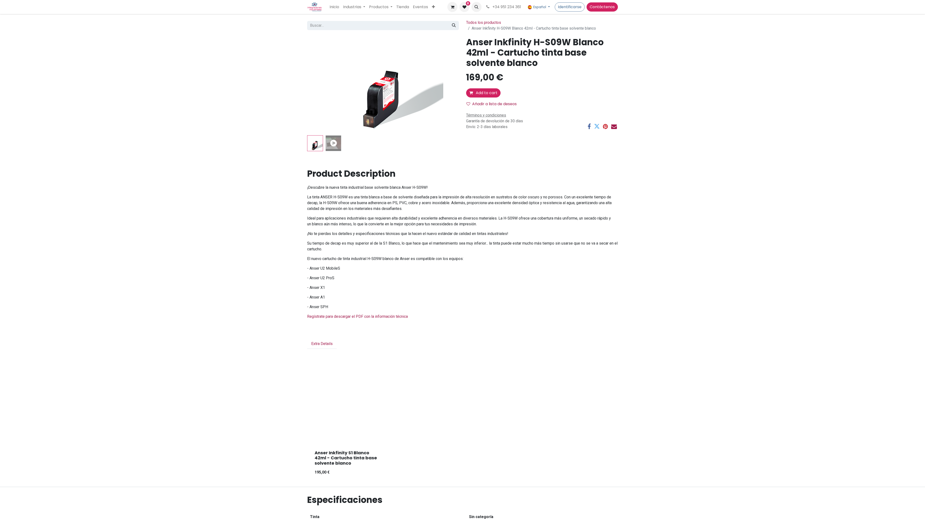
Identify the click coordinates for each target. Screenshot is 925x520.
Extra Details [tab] (322, 343)
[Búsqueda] (454, 25)
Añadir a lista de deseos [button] (494, 104)
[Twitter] (597, 126)
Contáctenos (602, 7)
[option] (462, 427)
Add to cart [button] (486, 93)
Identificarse (569, 7)
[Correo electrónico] (614, 126)
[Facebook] (589, 126)
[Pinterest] (605, 126)
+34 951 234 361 (506, 7)
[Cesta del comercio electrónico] (452, 7)
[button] (476, 7)
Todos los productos (483, 22)
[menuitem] (334, 7)
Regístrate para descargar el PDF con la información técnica (357, 316)
